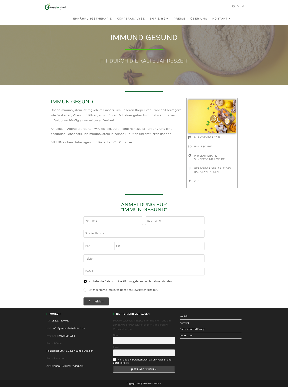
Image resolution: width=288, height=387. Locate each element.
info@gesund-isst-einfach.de (69, 328)
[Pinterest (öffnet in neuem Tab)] (238, 6)
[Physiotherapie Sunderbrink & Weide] (190, 155)
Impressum (186, 335)
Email (116, 347)
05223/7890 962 (60, 320)
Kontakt (184, 316)
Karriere (184, 322)
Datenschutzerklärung (192, 329)
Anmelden (96, 301)
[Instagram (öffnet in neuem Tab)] (242, 6)
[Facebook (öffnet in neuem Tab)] (233, 6)
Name (116, 335)
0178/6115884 (67, 335)
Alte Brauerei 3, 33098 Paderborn (65, 365)
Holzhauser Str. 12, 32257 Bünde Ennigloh (69, 350)
